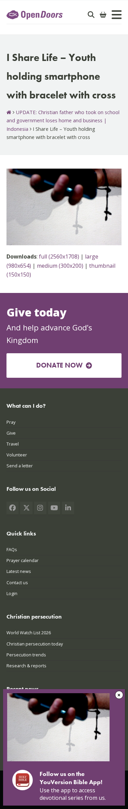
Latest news (18, 571)
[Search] (91, 14)
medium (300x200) (60, 265)
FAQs (11, 549)
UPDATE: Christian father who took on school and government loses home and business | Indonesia (62, 120)
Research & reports (26, 666)
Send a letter (19, 466)
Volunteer (16, 455)
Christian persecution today (34, 644)
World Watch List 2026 (28, 632)
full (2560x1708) (59, 256)
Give (11, 433)
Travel (12, 444)
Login (11, 593)
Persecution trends (26, 655)
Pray (10, 422)
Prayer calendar (22, 560)
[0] (103, 14)
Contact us (17, 582)
